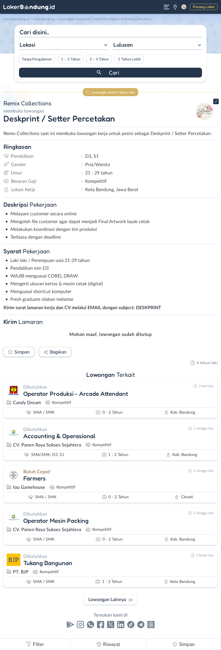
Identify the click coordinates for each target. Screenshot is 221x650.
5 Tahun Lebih (129, 59)
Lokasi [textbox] (27, 44)
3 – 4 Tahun (99, 59)
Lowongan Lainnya (107, 599)
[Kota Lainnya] (175, 7)
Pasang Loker (204, 6)
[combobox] (63, 45)
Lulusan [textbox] (123, 44)
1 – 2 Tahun (70, 59)
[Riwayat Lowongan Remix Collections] (204, 121)
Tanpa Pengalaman (37, 59)
